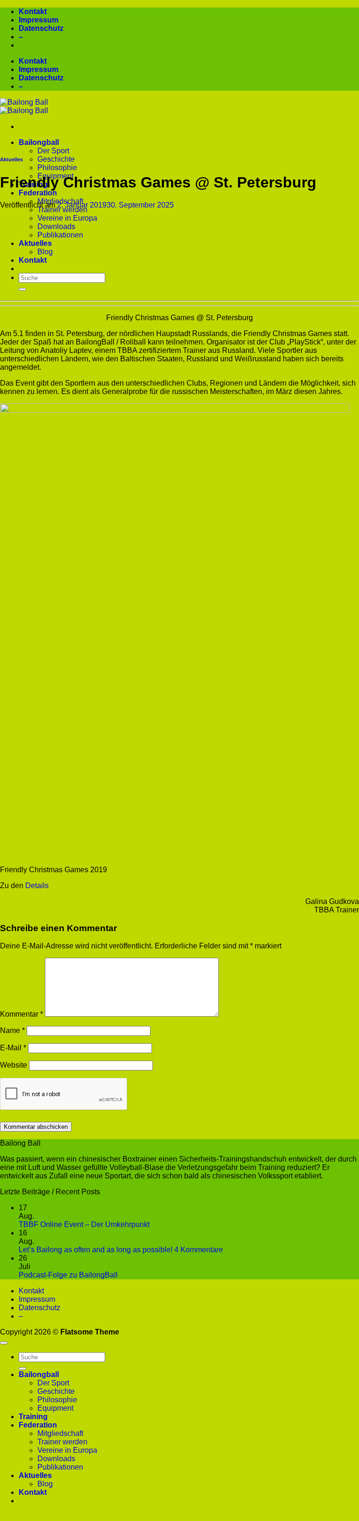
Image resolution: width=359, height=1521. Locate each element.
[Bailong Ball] (24, 106)
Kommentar (21, 1014)
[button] (179, 1517)
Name (12, 1030)
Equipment (55, 1408)
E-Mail (13, 1048)
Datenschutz (41, 28)
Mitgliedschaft (60, 1433)
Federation (38, 193)
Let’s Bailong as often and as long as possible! (95, 1250)
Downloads (56, 226)
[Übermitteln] (22, 289)
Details (37, 886)
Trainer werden (62, 210)
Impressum (38, 20)
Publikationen (60, 235)
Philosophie (57, 168)
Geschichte (56, 159)
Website (13, 1065)
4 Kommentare (198, 1250)
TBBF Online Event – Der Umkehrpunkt (84, 1224)
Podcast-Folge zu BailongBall (68, 1275)
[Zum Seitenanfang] (3, 1343)
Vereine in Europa (67, 218)
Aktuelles (35, 243)
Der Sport (53, 151)
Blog (45, 252)
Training (33, 1417)
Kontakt (33, 11)
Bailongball (39, 142)
